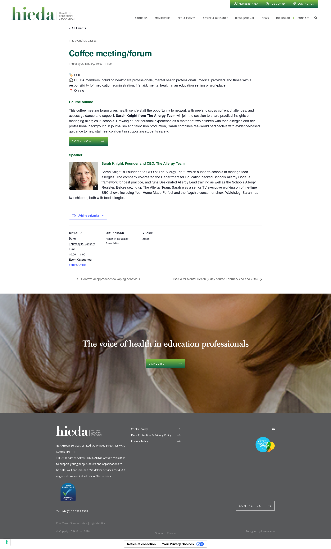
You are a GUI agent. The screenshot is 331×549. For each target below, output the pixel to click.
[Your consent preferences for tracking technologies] (6, 542)
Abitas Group (85, 458)
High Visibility (97, 523)
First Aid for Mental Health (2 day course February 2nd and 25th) (214, 279)
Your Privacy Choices (178, 544)
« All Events (77, 28)
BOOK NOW (82, 141)
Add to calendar (88, 215)
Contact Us (305, 3)
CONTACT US (250, 505)
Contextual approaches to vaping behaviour (110, 279)
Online (82, 265)
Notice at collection (141, 544)
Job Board (278, 3)
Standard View (78, 523)
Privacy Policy (139, 441)
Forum (73, 265)
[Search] (316, 17)
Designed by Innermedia (260, 531)
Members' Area (248, 3)
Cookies (171, 533)
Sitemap (159, 533)
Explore (157, 363)
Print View (62, 523)
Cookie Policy (139, 429)
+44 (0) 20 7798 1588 (74, 511)
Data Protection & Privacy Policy (151, 435)
